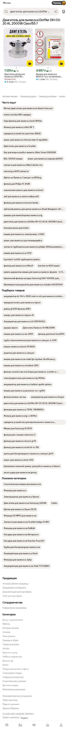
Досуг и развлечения (13, 620)
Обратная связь (10, 700)
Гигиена (6, 632)
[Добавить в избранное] (30, 31)
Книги (5, 665)
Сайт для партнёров (12, 596)
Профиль (61, 725)
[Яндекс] (24, 718)
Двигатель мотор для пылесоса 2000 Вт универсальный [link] (14, 75)
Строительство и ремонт (14, 681)
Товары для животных (13, 677)
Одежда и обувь (10, 640)
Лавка (20, 725)
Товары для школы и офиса (16, 669)
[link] (28, 108)
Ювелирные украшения (14, 689)
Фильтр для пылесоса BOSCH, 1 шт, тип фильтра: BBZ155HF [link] (48, 75)
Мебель (6, 624)
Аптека (6, 648)
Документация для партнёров (17, 592)
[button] (63, 12)
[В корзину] (29, 63)
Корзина (47, 725)
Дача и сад (8, 661)
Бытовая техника (11, 628)
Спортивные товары (12, 673)
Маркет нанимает (11, 704)
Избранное (34, 725)
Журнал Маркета (11, 708)
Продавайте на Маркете (14, 588)
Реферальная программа (14, 608)
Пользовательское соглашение (17, 696)
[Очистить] (55, 11)
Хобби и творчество (12, 657)
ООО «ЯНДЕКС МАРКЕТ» (22, 714)
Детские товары (10, 685)
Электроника (9, 636)
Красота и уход (10, 652)
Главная (7, 725)
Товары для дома (11, 644)
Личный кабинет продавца (15, 583)
